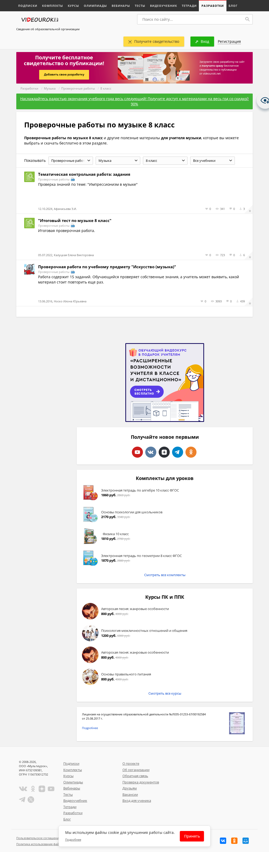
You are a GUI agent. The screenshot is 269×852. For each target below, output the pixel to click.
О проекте (130, 763)
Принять (192, 836)
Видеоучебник (163, 6)
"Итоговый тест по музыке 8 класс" (74, 220)
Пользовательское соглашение (38, 838)
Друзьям (129, 788)
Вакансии (130, 794)
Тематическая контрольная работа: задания (84, 174)
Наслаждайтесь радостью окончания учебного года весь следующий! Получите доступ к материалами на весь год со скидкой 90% (134, 101)
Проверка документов (140, 782)
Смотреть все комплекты (164, 574)
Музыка (50, 88)
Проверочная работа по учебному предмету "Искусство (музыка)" (107, 266)
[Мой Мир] (245, 841)
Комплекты (52, 6)
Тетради (189, 6)
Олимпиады (95, 6)
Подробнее (90, 728)
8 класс (105, 88)
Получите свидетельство (156, 41)
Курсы (73, 6)
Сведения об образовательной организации (48, 29)
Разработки (212, 6)
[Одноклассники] (234, 841)
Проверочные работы (78, 88)
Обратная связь (135, 775)
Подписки (27, 6)
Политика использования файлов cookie (45, 844)
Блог (233, 6)
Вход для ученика (136, 800)
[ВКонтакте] (223, 841)
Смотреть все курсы (164, 693)
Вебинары (121, 6)
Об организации (135, 769)
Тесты (140, 6)
